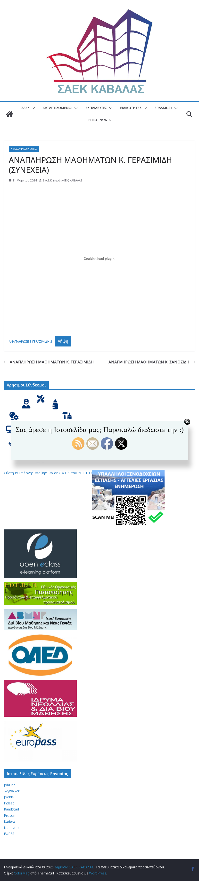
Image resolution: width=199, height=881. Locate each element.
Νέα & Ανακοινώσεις (24, 148)
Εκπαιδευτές (96, 107)
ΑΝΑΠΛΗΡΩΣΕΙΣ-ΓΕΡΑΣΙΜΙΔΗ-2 (30, 341)
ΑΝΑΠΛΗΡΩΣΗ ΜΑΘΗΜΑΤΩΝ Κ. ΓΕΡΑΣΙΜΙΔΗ (52, 362)
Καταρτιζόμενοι (57, 107)
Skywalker (11, 791)
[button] (32, 108)
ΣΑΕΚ (25, 107)
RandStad (11, 809)
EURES (9, 833)
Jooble (9, 797)
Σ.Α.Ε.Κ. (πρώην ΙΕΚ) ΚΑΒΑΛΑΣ (63, 180)
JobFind (10, 785)
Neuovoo (11, 827)
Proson (9, 815)
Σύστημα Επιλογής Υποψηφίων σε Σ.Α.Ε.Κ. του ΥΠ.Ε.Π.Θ (48, 473)
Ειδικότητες (130, 107)
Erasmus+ (163, 107)
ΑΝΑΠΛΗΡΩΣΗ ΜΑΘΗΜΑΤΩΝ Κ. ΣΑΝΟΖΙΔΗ (148, 362)
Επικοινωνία (99, 120)
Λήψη (63, 341)
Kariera (9, 821)
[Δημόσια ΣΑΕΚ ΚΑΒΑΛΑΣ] (10, 114)
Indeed (9, 803)
